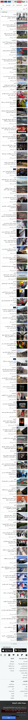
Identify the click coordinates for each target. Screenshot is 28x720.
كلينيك (12, 695)
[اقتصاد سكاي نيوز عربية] (9, 2)
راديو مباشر (11, 663)
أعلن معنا (25, 675)
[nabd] (26, 655)
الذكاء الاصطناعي (23, 691)
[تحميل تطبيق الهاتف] (14, 650)
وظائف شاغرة (24, 673)
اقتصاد (25, 693)
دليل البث (12, 670)
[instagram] (5, 655)
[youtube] (13, 655)
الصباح (12, 693)
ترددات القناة (11, 666)
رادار (13, 688)
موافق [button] (8, 717)
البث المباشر (11, 668)
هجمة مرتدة (11, 691)
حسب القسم (4, 12)
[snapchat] (18, 655)
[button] (1, 9)
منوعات (25, 695)
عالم (26, 686)
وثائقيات (12, 698)
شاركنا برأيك (24, 677)
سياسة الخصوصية (23, 670)
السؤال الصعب (11, 686)
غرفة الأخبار (11, 684)
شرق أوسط (24, 684)
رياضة (26, 688)
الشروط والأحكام (23, 668)
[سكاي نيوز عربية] (19, 2)
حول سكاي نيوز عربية (22, 663)
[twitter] (9, 655)
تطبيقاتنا (12, 661)
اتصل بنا (25, 661)
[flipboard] (22, 655)
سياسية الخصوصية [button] (22, 714)
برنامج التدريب (24, 666)
